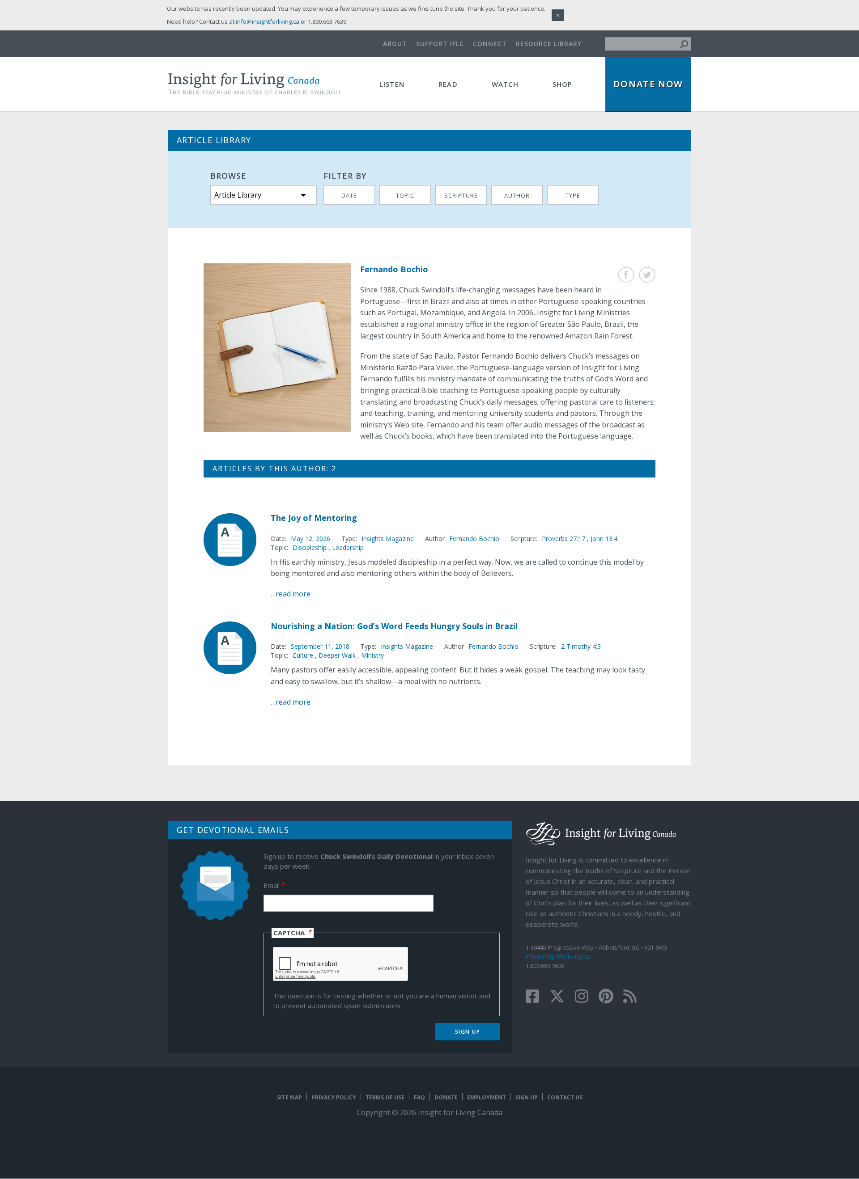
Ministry (372, 655)
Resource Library (549, 43)
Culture (303, 655)
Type (573, 195)
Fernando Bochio (474, 538)
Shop (563, 84)
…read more (290, 594)
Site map (289, 1097)
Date (349, 195)
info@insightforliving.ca (557, 956)
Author (517, 195)
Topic (405, 195)
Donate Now (648, 84)
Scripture (461, 195)
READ (448, 84)
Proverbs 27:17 (564, 538)
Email (272, 885)
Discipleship (310, 547)
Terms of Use (385, 1097)
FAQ (419, 1097)
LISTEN (391, 84)
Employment (486, 1097)
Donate (446, 1097)
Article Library (237, 195)
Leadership (348, 547)
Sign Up (526, 1097)
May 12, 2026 (310, 538)
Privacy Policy (333, 1097)
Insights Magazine (387, 538)
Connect (490, 43)
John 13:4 (604, 538)
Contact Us (565, 1097)
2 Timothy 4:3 (581, 646)
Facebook (626, 275)
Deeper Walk (337, 655)
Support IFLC (440, 43)
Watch (505, 84)
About (395, 43)
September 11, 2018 (320, 646)
